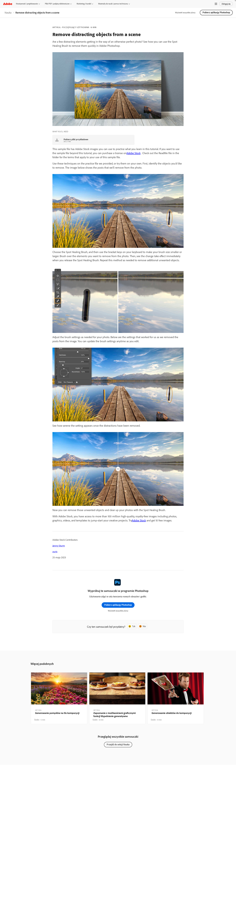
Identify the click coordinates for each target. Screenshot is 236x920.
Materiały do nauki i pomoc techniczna (113, 3)
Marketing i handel (84, 3)
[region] (59, 698)
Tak (133, 626)
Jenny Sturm (58, 545)
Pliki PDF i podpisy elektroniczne (57, 3)
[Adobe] (7, 4)
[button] (216, 4)
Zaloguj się (226, 4)
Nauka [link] (8, 12)
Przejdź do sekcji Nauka (118, 744)
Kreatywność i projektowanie (27, 3)
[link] (8, 12)
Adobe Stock (133, 153)
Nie (144, 626)
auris (54, 551)
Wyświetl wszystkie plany (185, 12)
